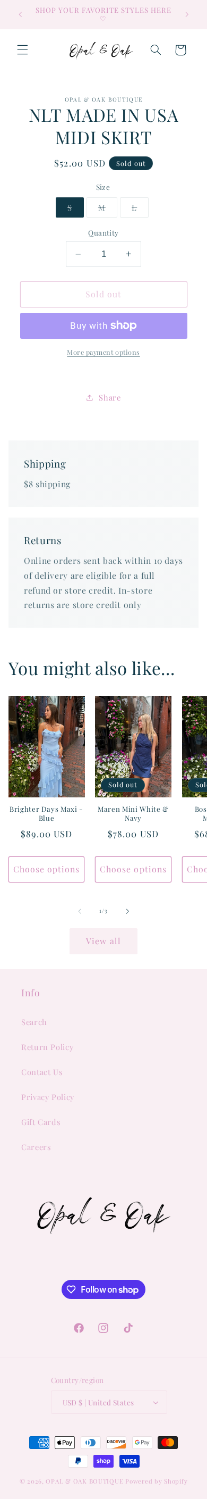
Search (34, 1022)
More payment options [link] (103, 351)
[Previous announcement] (20, 14)
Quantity (103, 232)
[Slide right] (127, 911)
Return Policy (47, 1047)
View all (103, 940)
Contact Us (42, 1072)
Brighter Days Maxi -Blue (46, 813)
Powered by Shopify (156, 1481)
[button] (22, 50)
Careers (36, 1147)
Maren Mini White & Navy (133, 813)
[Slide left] (79, 911)
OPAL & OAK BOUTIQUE (84, 1481)
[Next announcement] (187, 14)
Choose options (46, 869)
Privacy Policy (47, 1097)
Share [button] (109, 397)
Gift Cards (41, 1122)
